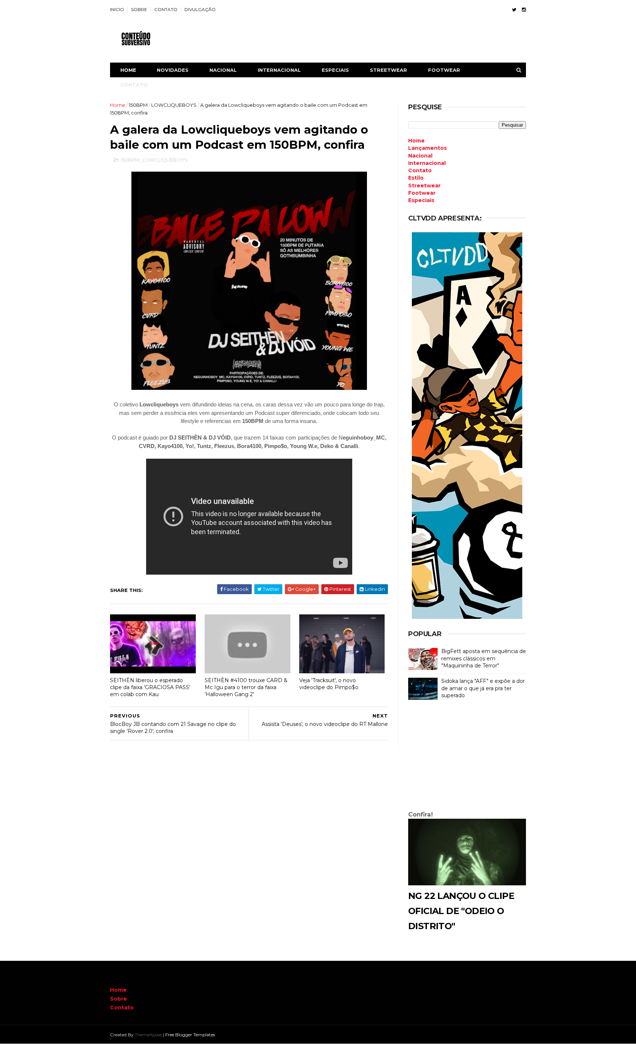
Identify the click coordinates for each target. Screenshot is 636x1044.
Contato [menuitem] (420, 170)
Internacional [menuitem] (427, 163)
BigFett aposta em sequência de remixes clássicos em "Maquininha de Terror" (483, 658)
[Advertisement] (467, 757)
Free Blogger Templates (190, 1034)
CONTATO (165, 9)
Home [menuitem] (416, 140)
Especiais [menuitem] (421, 200)
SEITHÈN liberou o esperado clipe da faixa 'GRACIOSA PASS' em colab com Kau (150, 687)
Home (128, 70)
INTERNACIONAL (279, 70)
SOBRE (139, 9)
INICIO (117, 9)
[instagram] (524, 10)
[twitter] (514, 10)
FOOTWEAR (444, 70)
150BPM (138, 105)
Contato (122, 1007)
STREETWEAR (388, 70)
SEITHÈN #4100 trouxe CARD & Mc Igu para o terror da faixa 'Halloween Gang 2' (246, 687)
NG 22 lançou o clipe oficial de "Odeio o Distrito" (461, 910)
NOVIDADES (172, 70)
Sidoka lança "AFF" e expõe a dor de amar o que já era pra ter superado (483, 688)
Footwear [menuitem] (421, 193)
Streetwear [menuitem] (424, 185)
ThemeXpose (148, 1034)
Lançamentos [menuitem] (427, 148)
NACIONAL (223, 70)
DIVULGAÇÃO (200, 9)
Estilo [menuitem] (416, 177)
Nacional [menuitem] (420, 155)
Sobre (118, 998)
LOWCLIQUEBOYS (174, 105)
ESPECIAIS (335, 70)
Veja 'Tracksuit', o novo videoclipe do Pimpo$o (328, 684)
